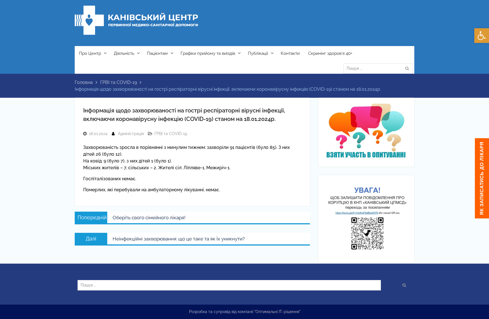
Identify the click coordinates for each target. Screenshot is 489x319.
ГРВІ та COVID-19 (171, 133)
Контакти (290, 53)
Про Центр (90, 53)
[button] (481, 35)
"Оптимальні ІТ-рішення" (277, 311)
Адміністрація (131, 133)
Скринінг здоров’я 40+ (330, 53)
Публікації (258, 53)
